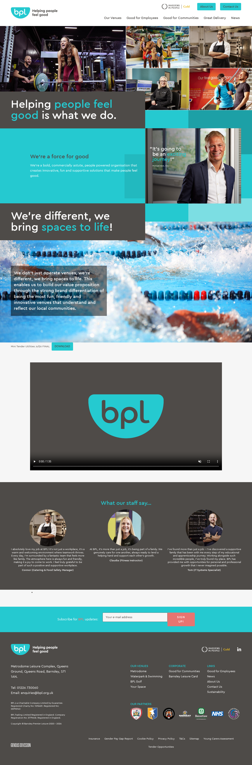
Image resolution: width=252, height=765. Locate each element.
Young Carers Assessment (218, 739)
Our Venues (112, 18)
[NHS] (217, 714)
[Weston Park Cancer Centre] (234, 714)
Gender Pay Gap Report (118, 739)
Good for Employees (142, 18)
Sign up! (181, 619)
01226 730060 (27, 688)
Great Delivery (215, 18)
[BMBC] (185, 714)
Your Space (138, 686)
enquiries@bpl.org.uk (37, 693)
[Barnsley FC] (136, 714)
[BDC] (201, 714)
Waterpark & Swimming (146, 676)
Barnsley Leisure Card (183, 676)
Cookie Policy (145, 739)
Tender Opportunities (161, 747)
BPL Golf (136, 681)
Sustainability (216, 691)
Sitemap (194, 739)
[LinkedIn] (239, 649)
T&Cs (182, 739)
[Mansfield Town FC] (152, 714)
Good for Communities (181, 18)
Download (62, 346)
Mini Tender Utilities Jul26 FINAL (30, 346)
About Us (206, 6)
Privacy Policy (166, 739)
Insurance (94, 739)
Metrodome (138, 671)
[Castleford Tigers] (169, 714)
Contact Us (230, 6)
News (235, 18)
